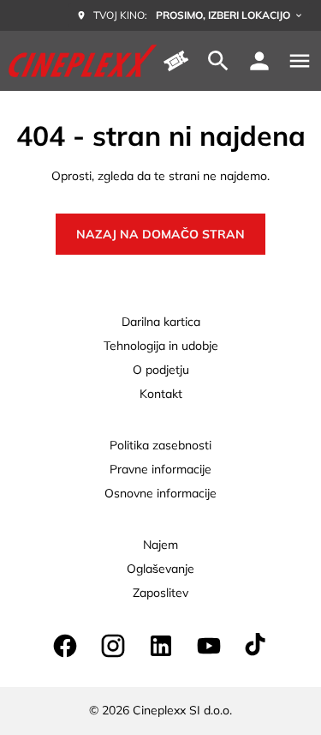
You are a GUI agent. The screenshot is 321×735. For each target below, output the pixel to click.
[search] (218, 61)
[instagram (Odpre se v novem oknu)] (113, 646)
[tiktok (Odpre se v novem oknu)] (256, 646)
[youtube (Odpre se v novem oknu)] (209, 646)
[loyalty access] (259, 61)
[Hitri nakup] (177, 61)
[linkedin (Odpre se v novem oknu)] (161, 646)
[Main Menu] (299, 61)
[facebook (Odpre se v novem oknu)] (65, 646)
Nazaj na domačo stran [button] (160, 234)
